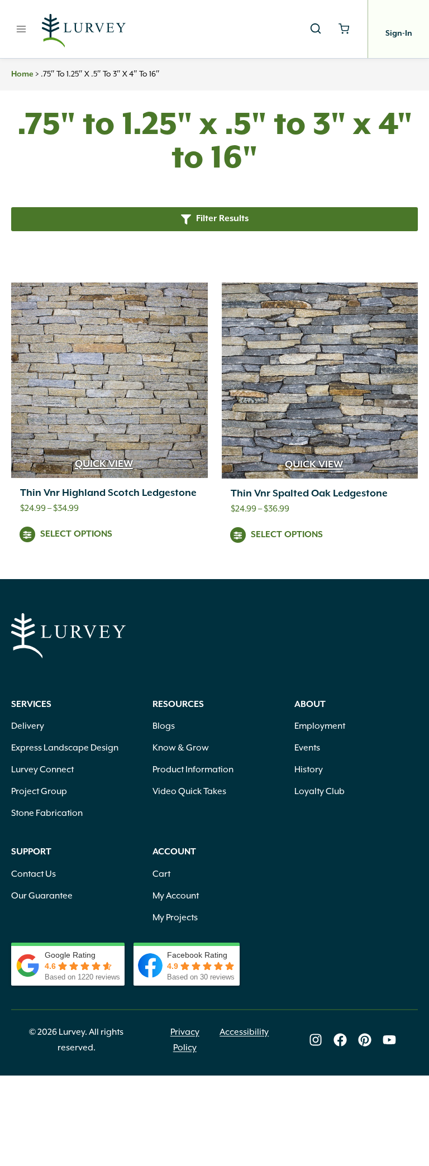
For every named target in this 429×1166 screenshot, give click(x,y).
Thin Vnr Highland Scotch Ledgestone (108, 493)
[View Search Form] (315, 29)
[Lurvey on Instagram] (315, 1039)
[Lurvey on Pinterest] (364, 1039)
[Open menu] (21, 28)
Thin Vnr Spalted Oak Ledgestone (309, 493)
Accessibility (244, 1032)
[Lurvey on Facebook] (340, 1039)
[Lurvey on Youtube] (389, 1039)
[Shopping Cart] (344, 29)
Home (22, 74)
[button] (214, 219)
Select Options (76, 534)
